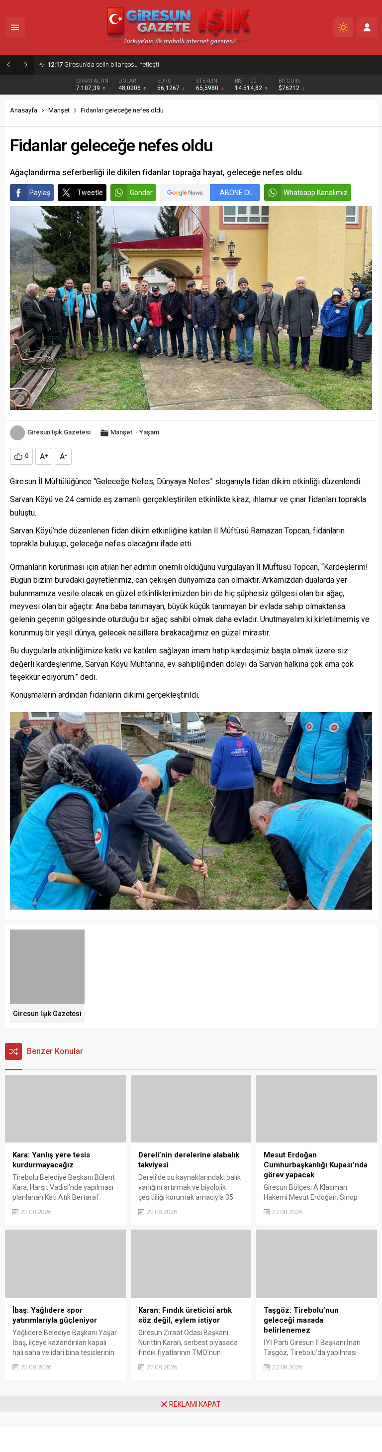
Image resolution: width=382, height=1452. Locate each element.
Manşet (59, 110)
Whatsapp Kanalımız (316, 193)
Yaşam (149, 432)
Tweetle (90, 193)
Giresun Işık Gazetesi (59, 432)
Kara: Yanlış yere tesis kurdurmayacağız (113, 64)
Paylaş (39, 193)
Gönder (141, 193)
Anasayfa (23, 110)
